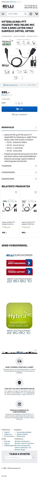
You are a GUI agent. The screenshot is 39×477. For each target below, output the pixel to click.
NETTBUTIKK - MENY (3, 13)
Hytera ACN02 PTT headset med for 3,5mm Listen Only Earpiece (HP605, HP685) (8, 223)
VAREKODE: (23, 85)
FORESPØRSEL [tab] (8, 172)
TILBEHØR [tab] (6, 166)
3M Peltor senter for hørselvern (24, 443)
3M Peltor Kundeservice (22, 441)
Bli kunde (7, 441)
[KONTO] (31, 13)
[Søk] (25, 14)
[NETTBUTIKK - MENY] (3, 14)
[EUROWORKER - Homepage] (11, 6)
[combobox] (17, 14)
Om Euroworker (9, 436)
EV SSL (4, 476)
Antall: (4, 103)
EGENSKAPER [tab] (8, 179)
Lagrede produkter (22, 434)
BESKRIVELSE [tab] (8, 127)
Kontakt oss (8, 434)
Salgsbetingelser (9, 445)
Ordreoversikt (21, 436)
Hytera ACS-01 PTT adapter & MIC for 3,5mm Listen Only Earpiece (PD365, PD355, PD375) (28, 223)
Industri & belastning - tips (23, 447)
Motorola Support (20, 449)
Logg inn (7, 432)
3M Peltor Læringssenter (22, 445)
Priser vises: (12, 2)
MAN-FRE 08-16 (30, 8)
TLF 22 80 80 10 (30, 6)
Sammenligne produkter (24, 432)
